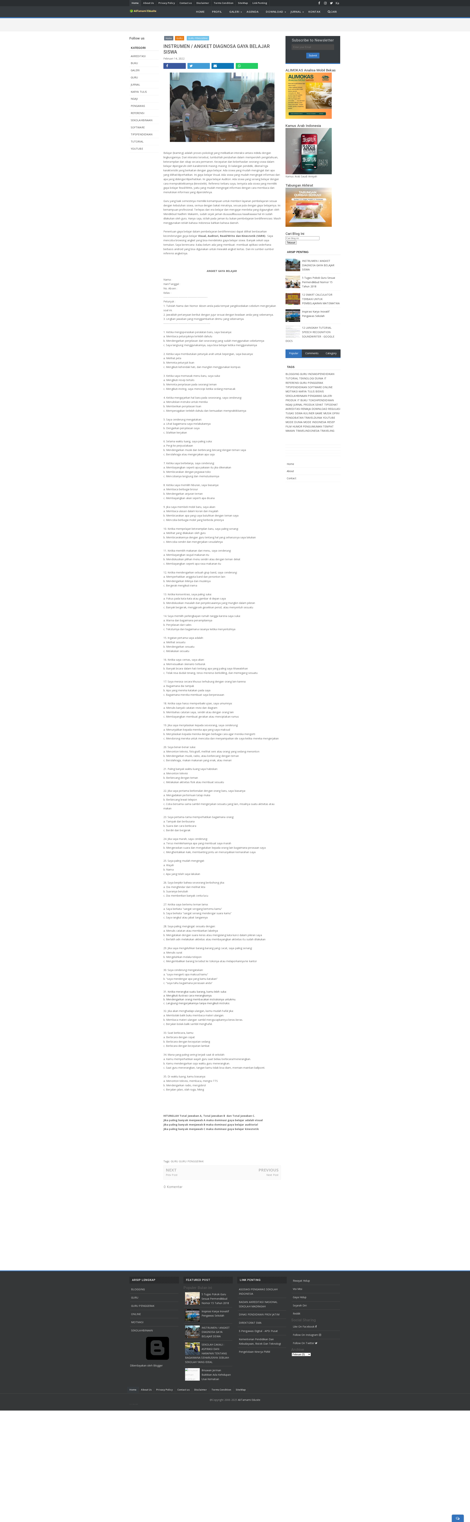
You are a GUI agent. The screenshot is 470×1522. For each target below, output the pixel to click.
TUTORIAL (137, 141)
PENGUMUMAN (313, 426)
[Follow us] (331, 3)
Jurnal (296, 11)
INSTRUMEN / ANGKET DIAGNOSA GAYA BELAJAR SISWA (318, 265)
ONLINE (327, 387)
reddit (297, 1313)
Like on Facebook (304, 1326)
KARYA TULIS (139, 91)
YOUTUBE (137, 148)
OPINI (335, 413)
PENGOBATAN (294, 417)
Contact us (186, 3)
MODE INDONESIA (315, 422)
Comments (312, 353)
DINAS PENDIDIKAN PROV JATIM (259, 1314)
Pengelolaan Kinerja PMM (254, 1351)
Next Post (272, 1175)
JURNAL (135, 84)
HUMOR (297, 426)
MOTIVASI (292, 391)
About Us (148, 3)
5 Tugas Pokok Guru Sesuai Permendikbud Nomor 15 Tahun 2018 (318, 282)
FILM (288, 426)
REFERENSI (137, 113)
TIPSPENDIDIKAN (141, 134)
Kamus (337, 3)
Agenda (252, 11)
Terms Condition (224, 3)
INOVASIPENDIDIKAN (321, 374)
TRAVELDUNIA (313, 417)
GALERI (135, 70)
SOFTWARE (138, 127)
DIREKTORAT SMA (250, 1322)
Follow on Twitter (304, 1343)
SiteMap (243, 3)
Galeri (234, 11)
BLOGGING (292, 374)
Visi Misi (297, 1289)
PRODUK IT (292, 400)
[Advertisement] (235, 1466)
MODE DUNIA (294, 422)
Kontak (314, 11)
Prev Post (172, 1175)
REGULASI (334, 409)
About (290, 471)
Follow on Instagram (306, 1335)
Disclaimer (202, 3)
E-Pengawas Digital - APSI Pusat (258, 1331)
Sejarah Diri (300, 1305)
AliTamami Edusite (249, 1400)
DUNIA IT (320, 378)
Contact (291, 478)
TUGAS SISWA (294, 413)
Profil (217, 11)
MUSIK (327, 413)
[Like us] (319, 3)
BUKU (134, 63)
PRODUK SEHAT (313, 404)
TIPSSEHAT (331, 404)
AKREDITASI (138, 56)
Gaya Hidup (300, 1297)
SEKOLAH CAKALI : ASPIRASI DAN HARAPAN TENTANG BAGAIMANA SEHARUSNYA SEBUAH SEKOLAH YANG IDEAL (207, 1353)
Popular (293, 353)
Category (331, 353)
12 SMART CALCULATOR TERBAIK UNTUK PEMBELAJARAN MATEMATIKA (321, 299)
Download (274, 11)
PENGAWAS (138, 106)
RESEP (331, 422)
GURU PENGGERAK (191, 1161)
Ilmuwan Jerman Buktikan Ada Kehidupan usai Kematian (216, 1374)
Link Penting (259, 3)
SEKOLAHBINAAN (141, 120)
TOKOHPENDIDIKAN (321, 400)
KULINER (309, 413)
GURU (134, 77)
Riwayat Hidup (301, 1280)
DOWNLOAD (320, 409)
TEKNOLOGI (307, 378)
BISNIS (319, 391)
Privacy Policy (166, 3)
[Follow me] (325, 3)
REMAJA (306, 409)
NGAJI (134, 98)
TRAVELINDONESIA (308, 430)
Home (135, 3)
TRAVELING (327, 430)
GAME (319, 413)
